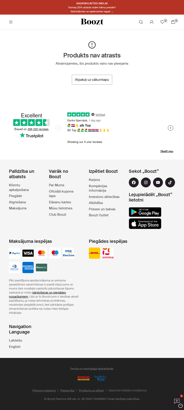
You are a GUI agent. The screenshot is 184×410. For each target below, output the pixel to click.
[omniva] (108, 254)
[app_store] (145, 224)
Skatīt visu (166, 151)
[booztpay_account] (41, 268)
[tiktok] (170, 182)
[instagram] (146, 182)
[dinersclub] (14, 268)
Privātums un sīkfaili (91, 390)
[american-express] (28, 268)
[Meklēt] (141, 22)
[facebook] (134, 182)
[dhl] (94, 254)
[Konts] (151, 22)
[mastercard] (41, 254)
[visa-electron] (68, 254)
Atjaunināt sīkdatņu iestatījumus (127, 390)
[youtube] (158, 182)
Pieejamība (67, 390)
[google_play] (145, 212)
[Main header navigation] (10, 22)
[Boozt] (92, 22)
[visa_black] (28, 254)
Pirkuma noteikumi (44, 390)
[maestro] (55, 254)
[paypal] (14, 254)
